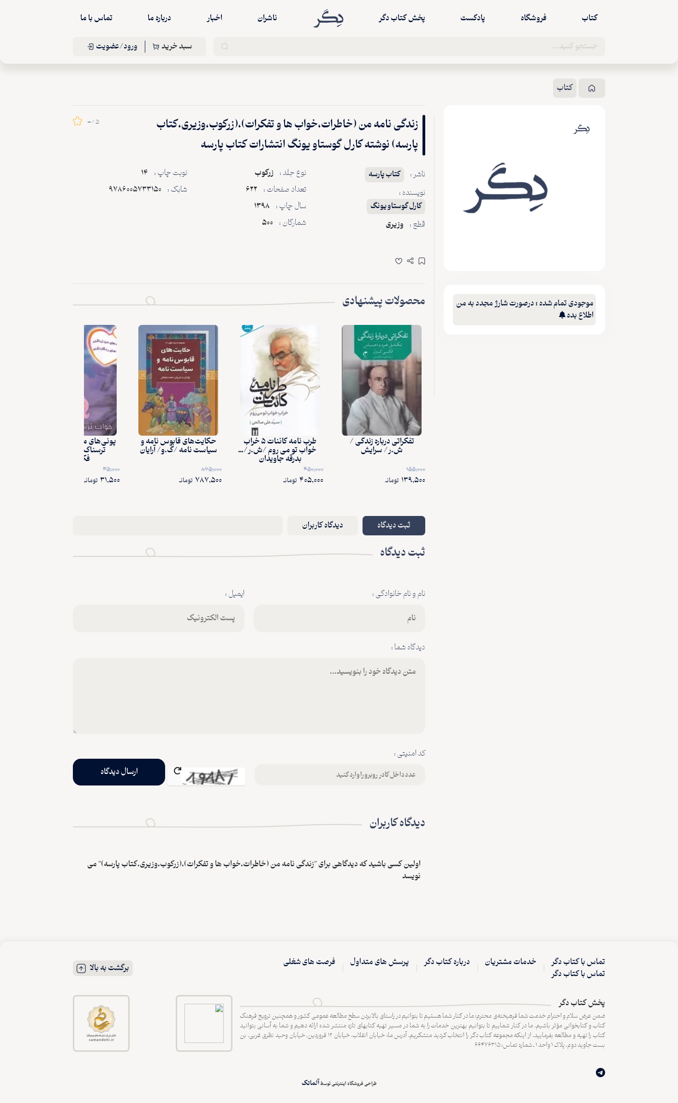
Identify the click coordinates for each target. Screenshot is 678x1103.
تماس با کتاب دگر (578, 962)
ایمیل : (234, 594)
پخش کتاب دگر (402, 18)
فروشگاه (534, 18)
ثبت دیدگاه (393, 526)
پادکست (472, 18)
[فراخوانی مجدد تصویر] (206, 776)
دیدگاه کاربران (322, 526)
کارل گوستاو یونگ (396, 206)
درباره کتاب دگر (447, 962)
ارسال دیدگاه (119, 772)
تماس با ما (96, 18)
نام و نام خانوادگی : (398, 594)
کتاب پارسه (384, 174)
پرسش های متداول (379, 962)
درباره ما (159, 18)
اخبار (214, 18)
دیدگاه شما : (408, 647)
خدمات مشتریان (510, 962)
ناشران (267, 18)
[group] (505, 188)
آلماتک (310, 1083)
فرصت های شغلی (309, 962)
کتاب (590, 18)
